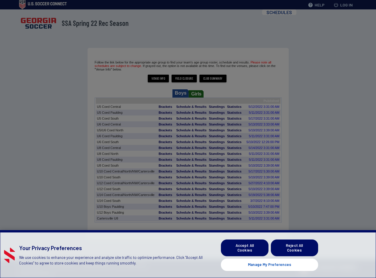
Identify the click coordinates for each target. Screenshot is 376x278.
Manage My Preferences (269, 264)
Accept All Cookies (245, 247)
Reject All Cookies (294, 247)
